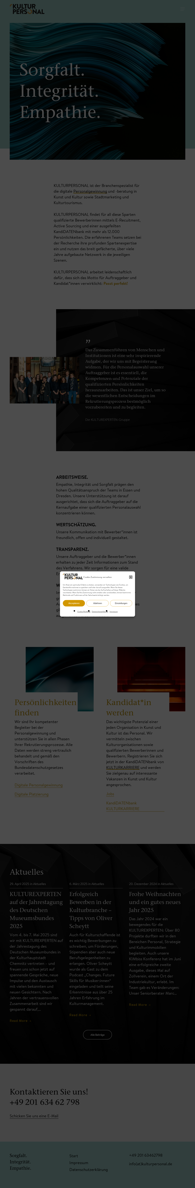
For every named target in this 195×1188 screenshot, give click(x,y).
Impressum (114, 611)
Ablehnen (97, 603)
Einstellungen (121, 603)
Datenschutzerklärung (100, 611)
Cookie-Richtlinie (83, 611)
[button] (130, 577)
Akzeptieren (74, 603)
